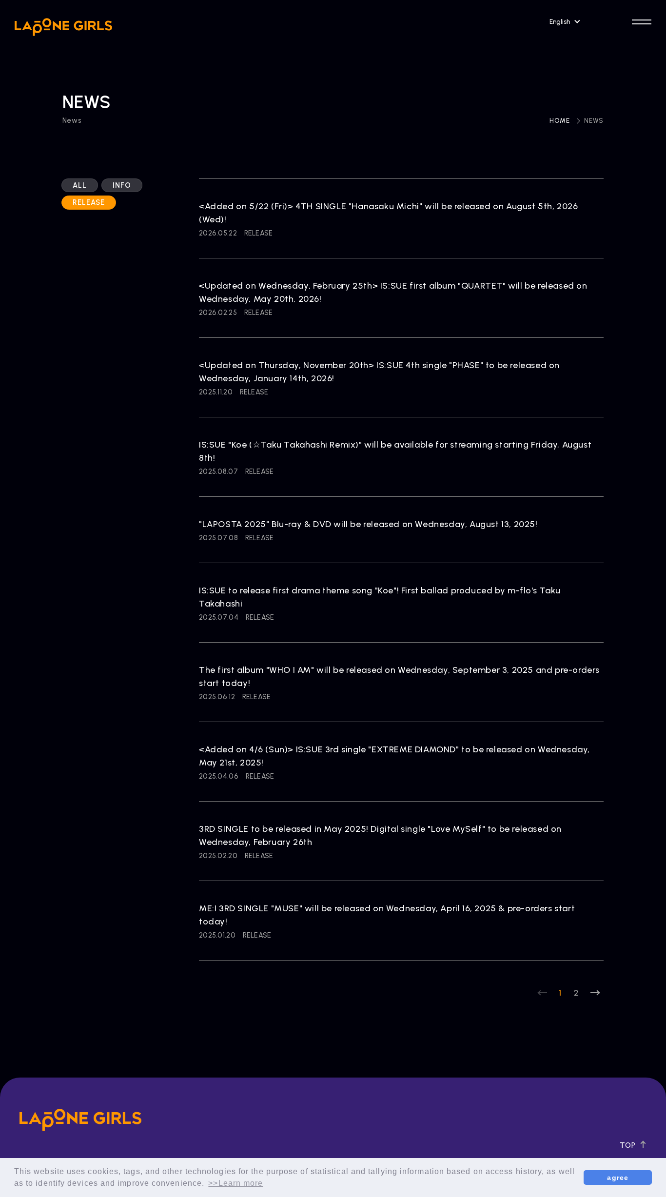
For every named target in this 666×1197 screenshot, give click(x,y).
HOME (559, 121)
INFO (122, 185)
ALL (80, 185)
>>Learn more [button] (235, 1183)
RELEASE (89, 202)
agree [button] (617, 1177)
